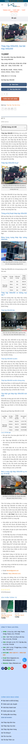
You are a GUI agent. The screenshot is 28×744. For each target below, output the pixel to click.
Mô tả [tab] (3, 118)
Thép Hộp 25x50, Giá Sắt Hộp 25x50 (6, 615)
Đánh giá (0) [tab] (5, 122)
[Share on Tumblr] (15, 109)
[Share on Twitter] (5, 109)
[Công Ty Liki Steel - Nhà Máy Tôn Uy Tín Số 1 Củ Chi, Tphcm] (14, 5)
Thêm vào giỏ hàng (10, 99)
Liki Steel (11, 514)
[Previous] (1, 611)
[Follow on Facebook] (2, 668)
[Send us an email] (5, 668)
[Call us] (9, 668)
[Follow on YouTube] (12, 668)
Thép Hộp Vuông (17, 11)
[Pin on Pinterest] (9, 109)
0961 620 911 (12, 1)
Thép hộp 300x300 (7, 133)
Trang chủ (6, 10)
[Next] (27, 611)
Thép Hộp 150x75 (19, 615)
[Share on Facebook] (2, 109)
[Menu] (2, 5)
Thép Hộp (16, 10)
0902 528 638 (20, 1)
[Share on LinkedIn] (12, 109)
